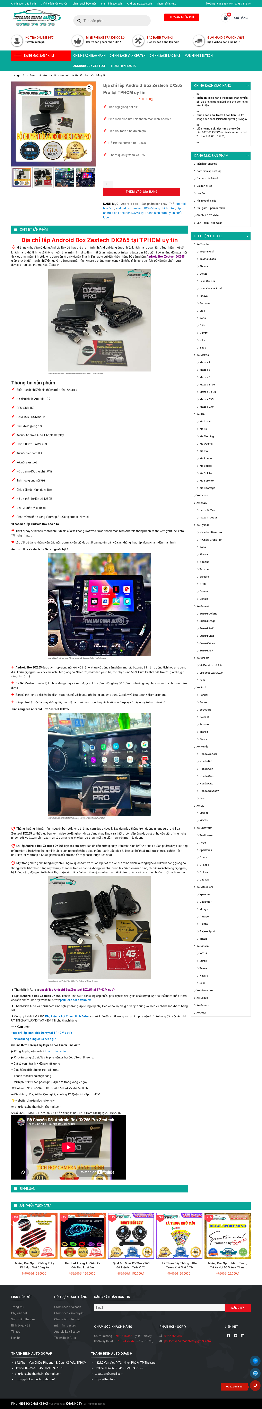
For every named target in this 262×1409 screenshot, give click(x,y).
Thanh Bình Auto (166, 3)
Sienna (204, 266)
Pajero (204, 923)
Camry (203, 332)
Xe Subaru (202, 1005)
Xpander (205, 894)
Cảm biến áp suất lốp (208, 171)
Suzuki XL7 (206, 650)
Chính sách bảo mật (84, 3)
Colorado (205, 872)
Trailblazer (206, 835)
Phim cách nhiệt (206, 200)
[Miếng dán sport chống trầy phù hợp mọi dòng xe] (34, 1235)
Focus (203, 702)
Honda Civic (207, 776)
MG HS (204, 813)
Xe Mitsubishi (204, 887)
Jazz (203, 798)
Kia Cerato (206, 421)
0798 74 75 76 (125, 1341)
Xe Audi (201, 1012)
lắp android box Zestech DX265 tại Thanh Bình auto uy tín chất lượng (142, 213)
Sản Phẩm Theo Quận (209, 222)
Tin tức (15, 1331)
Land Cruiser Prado (211, 288)
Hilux (203, 340)
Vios (202, 310)
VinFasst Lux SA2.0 (211, 672)
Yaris (203, 318)
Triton (203, 938)
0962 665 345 (123, 1336)
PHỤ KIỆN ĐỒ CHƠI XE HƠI (29, 1404)
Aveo (203, 842)
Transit (204, 731)
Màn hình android (206, 163)
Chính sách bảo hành (23, 3)
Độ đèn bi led (204, 185)
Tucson (204, 569)
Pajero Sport (207, 931)
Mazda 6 (205, 377)
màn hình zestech (111, 3)
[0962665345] (257, 1387)
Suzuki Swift (207, 628)
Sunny (203, 960)
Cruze (203, 857)
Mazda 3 (205, 369)
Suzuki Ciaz (207, 635)
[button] (89, 88)
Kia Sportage (207, 488)
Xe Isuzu (201, 502)
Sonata (204, 598)
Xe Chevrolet (204, 827)
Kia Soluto (206, 473)
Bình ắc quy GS (20, 1325)
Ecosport (205, 709)
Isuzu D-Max (207, 510)
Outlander (205, 901)
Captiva (204, 879)
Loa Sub (201, 193)
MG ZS (204, 820)
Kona (203, 547)
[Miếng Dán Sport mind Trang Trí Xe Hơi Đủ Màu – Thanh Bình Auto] (227, 1235)
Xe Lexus (202, 495)
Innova (204, 295)
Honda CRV (206, 783)
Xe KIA (200, 414)
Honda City (206, 768)
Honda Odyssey (209, 790)
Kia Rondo (206, 458)
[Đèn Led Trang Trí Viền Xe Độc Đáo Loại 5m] (83, 1235)
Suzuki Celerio (208, 613)
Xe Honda (202, 746)
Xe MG (200, 805)
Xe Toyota (202, 244)
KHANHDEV (74, 1404)
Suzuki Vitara (207, 643)
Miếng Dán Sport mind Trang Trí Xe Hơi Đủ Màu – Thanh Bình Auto (227, 1267)
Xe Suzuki (202, 606)
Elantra (204, 554)
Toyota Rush (207, 251)
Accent (204, 561)
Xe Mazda (202, 355)
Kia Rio (204, 451)
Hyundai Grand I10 (210, 539)
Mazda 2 (205, 362)
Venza (203, 273)
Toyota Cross (208, 258)
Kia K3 (203, 428)
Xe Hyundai (203, 524)
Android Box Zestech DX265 (166, 256)
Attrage (204, 916)
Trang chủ (17, 75)
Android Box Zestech (139, 3)
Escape (204, 724)
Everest (204, 717)
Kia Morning (207, 436)
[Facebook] (228, 1336)
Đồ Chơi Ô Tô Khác (207, 215)
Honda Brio (206, 761)
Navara (204, 975)
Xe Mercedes (204, 990)
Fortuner (205, 303)
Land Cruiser (207, 281)
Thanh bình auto (55, 1051)
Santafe (204, 576)
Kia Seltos (206, 465)
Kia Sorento (207, 480)
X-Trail (203, 953)
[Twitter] (235, 1336)
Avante (204, 591)
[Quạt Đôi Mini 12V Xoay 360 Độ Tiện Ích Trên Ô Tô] (131, 1235)
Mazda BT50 (207, 384)
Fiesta (203, 739)
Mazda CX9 (206, 406)
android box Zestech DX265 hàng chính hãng (145, 208)
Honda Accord (209, 754)
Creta (203, 584)
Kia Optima (206, 443)
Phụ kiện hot (19, 1313)
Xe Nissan (202, 946)
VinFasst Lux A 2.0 (210, 665)
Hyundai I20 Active (211, 532)
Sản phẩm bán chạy (154, 203)
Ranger (204, 694)
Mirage (204, 909)
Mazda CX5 (206, 399)
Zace (203, 347)
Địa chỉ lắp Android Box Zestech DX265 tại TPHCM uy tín (77, 989)
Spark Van (206, 850)
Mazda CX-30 (208, 391)
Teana (203, 968)
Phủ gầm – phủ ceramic (211, 208)
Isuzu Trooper (208, 517)
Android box (129, 203)
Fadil (202, 680)
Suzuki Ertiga (207, 621)
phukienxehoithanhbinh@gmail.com (187, 1341)
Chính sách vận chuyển (54, 3)
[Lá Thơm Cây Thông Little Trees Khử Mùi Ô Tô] (179, 1235)
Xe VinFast (202, 657)
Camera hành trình (207, 178)
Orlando (204, 864)
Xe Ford (201, 687)
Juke (203, 983)
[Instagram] (242, 1336)
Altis (202, 325)
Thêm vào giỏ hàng (142, 192)
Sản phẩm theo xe (23, 1319)
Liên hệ (15, 1337)
